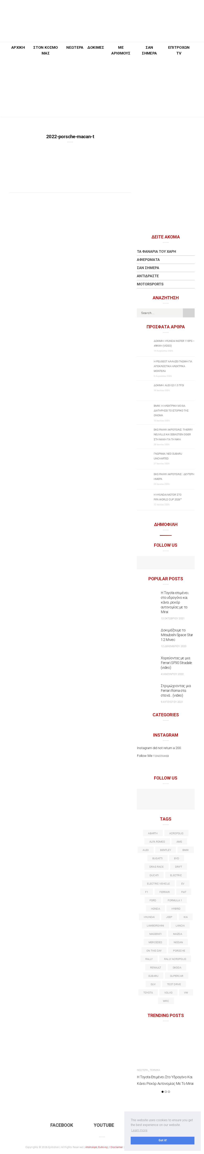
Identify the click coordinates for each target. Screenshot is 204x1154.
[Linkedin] (170, 796)
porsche (179, 950)
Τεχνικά (155, 1069)
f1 (146, 892)
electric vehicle (158, 883)
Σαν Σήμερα (149, 50)
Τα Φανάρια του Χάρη (156, 251)
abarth (153, 833)
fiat (183, 892)
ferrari (165, 892)
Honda (155, 908)
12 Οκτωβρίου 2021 (172, 618)
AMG (179, 841)
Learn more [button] (139, 1130)
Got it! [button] (163, 1140)
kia (186, 917)
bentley (165, 850)
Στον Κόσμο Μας (45, 50)
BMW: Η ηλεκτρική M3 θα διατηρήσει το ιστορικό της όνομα (171, 410)
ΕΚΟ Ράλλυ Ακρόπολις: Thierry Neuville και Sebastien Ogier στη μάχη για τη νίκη (173, 434)
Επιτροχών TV (179, 50)
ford (153, 900)
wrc (166, 1000)
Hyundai (149, 917)
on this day (154, 950)
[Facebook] (157, 563)
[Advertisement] (102, 89)
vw (186, 992)
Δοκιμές (95, 47)
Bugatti (157, 858)
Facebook (61, 1125)
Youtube (104, 1125)
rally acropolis (175, 959)
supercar (176, 975)
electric (176, 875)
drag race (156, 866)
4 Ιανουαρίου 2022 (172, 674)
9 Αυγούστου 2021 (172, 701)
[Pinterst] (165, 803)
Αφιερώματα (148, 260)
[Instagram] (174, 563)
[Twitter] (153, 796)
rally (149, 959)
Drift (178, 866)
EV (182, 883)
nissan (178, 942)
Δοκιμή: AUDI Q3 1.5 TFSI (169, 385)
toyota (148, 992)
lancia (180, 925)
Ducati (154, 875)
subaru (153, 975)
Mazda (177, 933)
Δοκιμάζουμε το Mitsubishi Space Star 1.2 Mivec (177, 635)
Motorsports (150, 284)
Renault (155, 967)
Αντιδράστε (148, 276)
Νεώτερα (74, 47)
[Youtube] (165, 563)
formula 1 (175, 900)
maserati (155, 933)
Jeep (169, 917)
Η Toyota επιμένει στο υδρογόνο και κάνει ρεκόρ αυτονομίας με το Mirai (175, 602)
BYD (176, 858)
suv (153, 984)
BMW (185, 850)
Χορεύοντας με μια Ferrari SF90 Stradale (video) (176, 663)
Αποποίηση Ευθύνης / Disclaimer (104, 1147)
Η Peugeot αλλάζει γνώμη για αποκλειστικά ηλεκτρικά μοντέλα (173, 366)
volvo (168, 992)
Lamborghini (155, 925)
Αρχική (18, 47)
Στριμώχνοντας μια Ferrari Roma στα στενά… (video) (176, 690)
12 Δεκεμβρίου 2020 (173, 646)
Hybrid (176, 908)
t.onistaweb (161, 755)
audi (146, 850)
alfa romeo (157, 841)
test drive (174, 984)
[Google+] (161, 796)
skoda (177, 967)
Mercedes (155, 942)
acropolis (176, 833)
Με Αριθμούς (120, 50)
